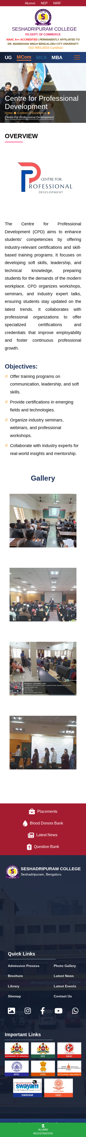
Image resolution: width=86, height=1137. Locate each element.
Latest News (47, 835)
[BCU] (69, 1069)
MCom (24, 57)
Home (9, 113)
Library (13, 986)
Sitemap (14, 996)
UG (8, 57)
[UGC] (58, 1089)
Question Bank (46, 847)
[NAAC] (69, 1051)
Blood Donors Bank (46, 823)
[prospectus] (11, 1011)
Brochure (15, 976)
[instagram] (28, 1011)
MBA (57, 57)
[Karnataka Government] (17, 1051)
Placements (47, 811)
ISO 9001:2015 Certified (45, 48)
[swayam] (27, 1089)
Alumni (30, 3)
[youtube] (58, 1011)
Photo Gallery (65, 966)
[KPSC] (17, 1069)
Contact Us (63, 996)
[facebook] (42, 1011)
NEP (44, 3)
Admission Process (23, 966)
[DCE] (43, 1051)
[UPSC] (43, 1069)
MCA (41, 57)
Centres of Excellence (31, 113)
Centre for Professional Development (29, 117)
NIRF (57, 3)
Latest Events (65, 986)
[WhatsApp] (75, 1011)
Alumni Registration (43, 1131)
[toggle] (77, 57)
